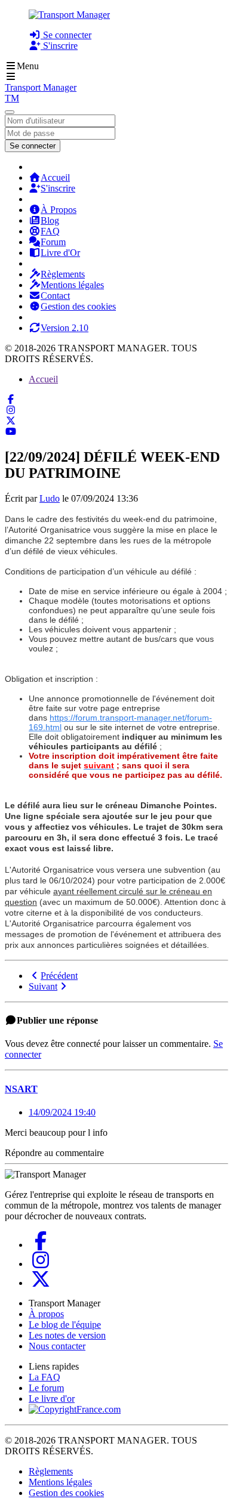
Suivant (43, 986)
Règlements (63, 274)
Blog (50, 220)
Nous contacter (57, 1346)
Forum (53, 242)
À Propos (58, 210)
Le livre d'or (52, 1398)
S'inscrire (59, 46)
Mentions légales (72, 285)
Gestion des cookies (78, 306)
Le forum (46, 1388)
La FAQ (44, 1377)
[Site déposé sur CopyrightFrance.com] (75, 1409)
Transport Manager (40, 87)
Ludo (49, 498)
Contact (55, 296)
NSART (21, 1089)
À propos (46, 1314)
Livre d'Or (60, 253)
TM (12, 98)
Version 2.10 (64, 328)
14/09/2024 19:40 (62, 1112)
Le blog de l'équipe (65, 1325)
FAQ (50, 231)
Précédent (59, 976)
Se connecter (66, 35)
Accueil (55, 177)
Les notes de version (67, 1335)
